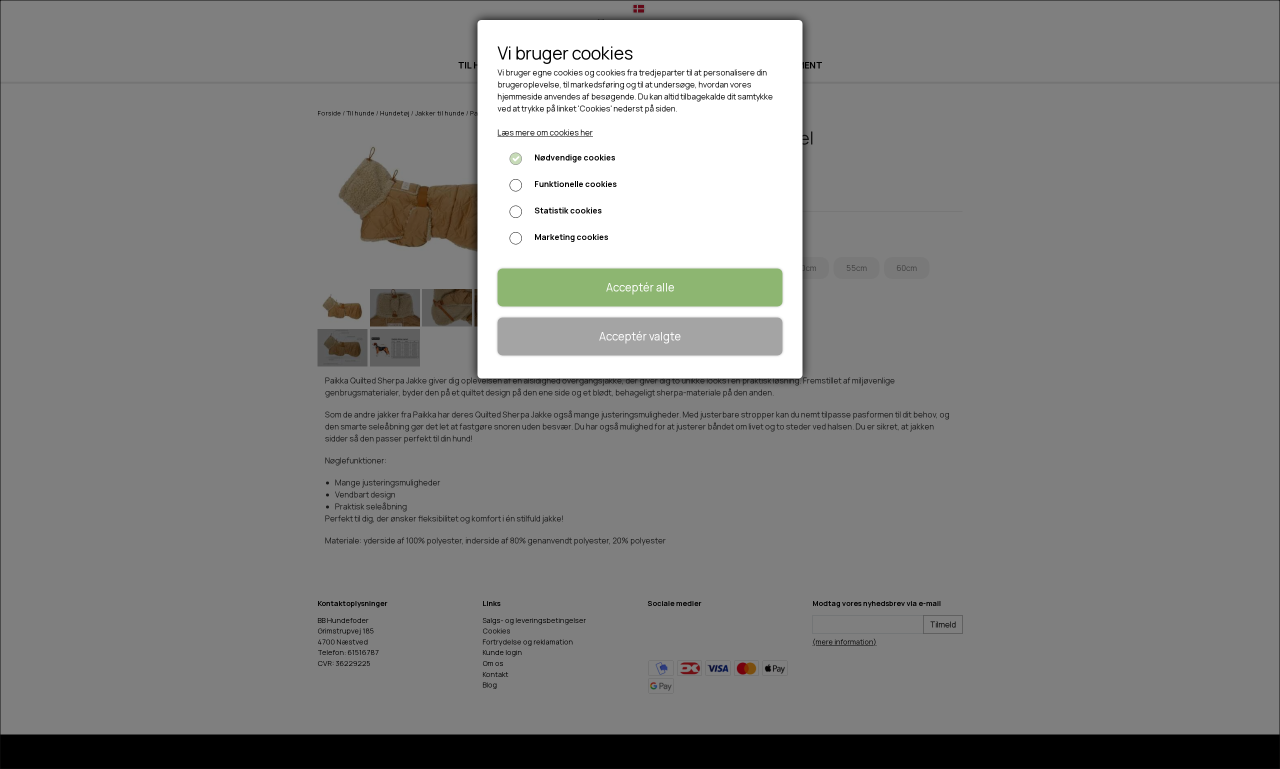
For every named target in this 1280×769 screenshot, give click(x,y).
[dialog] (640, 384)
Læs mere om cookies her (545, 132)
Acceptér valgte (640, 336)
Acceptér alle (640, 287)
